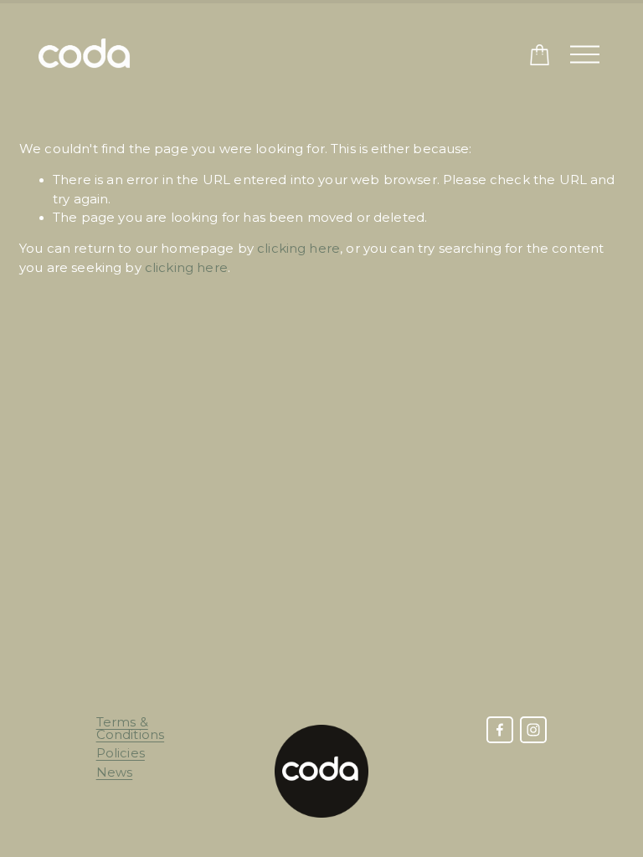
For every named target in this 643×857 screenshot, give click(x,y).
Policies (120, 753)
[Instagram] (533, 729)
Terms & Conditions (130, 729)
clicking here (298, 248)
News (114, 773)
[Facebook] (499, 729)
